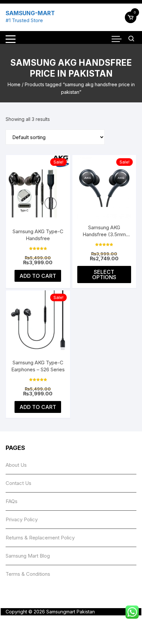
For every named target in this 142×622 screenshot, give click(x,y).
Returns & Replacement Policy (40, 537)
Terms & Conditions (28, 574)
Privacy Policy (22, 519)
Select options (104, 274)
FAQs (12, 501)
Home (14, 84)
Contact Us (18, 483)
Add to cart (37, 276)
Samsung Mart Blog (28, 556)
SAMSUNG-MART (30, 13)
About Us (16, 465)
